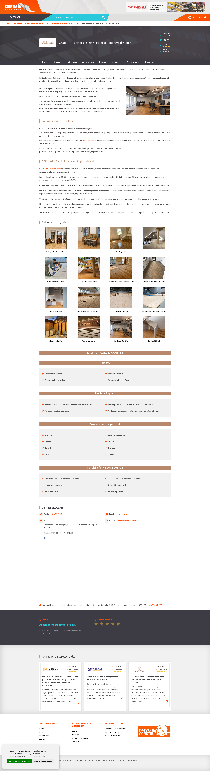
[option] (166, 7)
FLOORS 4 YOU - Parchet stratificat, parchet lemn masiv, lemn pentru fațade (147, 679)
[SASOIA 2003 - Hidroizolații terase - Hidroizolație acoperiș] (95, 669)
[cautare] (103, 17)
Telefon (117, 62)
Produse (59, 62)
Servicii (74, 62)
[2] (101, 624)
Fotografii (89, 62)
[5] (118, 624)
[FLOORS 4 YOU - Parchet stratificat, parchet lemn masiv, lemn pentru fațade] (139, 669)
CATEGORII (15, 17)
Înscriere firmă (199, 17)
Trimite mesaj (134, 62)
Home (7, 23)
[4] (113, 624)
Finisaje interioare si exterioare (57, 23)
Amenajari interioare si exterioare (27, 23)
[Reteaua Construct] (154, 736)
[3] (107, 624)
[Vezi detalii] (78, 703)
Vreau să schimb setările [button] (43, 761)
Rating (104, 62)
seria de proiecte (89, 140)
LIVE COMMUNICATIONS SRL (113, 760)
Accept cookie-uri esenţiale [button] (19, 761)
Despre (46, 62)
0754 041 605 (156, 605)
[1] (96, 624)
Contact (151, 62)
